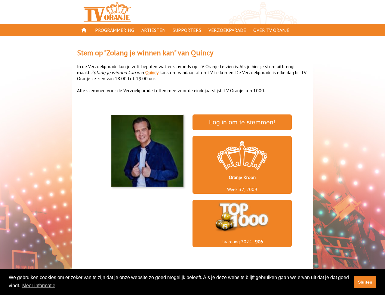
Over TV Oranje (271, 30)
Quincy (202, 52)
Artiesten (153, 30)
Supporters (187, 30)
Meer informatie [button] (38, 285)
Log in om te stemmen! (242, 122)
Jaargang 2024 (237, 242)
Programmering (114, 30)
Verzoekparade (227, 30)
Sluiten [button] (365, 282)
